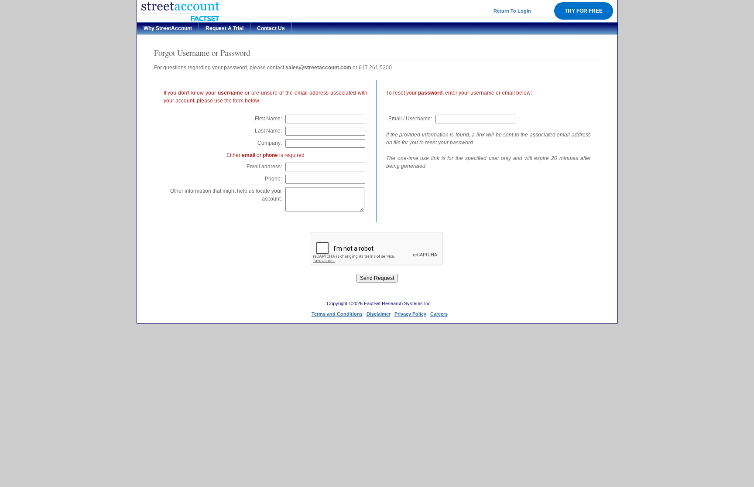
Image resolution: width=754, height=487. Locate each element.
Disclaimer (379, 314)
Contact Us (271, 28)
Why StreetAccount (168, 28)
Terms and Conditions (337, 314)
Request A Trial (224, 28)
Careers (439, 314)
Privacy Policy (410, 314)
